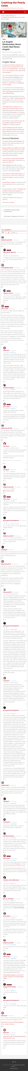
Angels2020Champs (9, 987)
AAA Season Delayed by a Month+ (14, 216)
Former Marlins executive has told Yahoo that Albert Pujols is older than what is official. (13, 129)
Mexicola (4, 1015)
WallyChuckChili (6, 240)
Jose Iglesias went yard (12, 91)
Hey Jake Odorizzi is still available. (12, 141)
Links (4, 39)
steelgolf (6, 469)
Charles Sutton (8, 293)
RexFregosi (6, 916)
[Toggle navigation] (3, 12)
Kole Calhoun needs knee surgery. (12, 173)
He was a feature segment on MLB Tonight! (13, 122)
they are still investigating (12, 77)
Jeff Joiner (5, 308)
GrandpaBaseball (7, 267)
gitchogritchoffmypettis (11, 520)
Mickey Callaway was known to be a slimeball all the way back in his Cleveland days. (12, 66)
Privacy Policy (14, 1068)
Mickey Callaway (9, 202)
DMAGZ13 (6, 350)
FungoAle (6, 680)
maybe (15, 112)
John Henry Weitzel (16, 52)
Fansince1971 (7, 592)
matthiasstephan (8, 387)
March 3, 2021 (6, 52)
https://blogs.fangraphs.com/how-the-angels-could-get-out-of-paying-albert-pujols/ (13, 976)
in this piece (17, 864)
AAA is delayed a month (9, 165)
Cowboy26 (6, 822)
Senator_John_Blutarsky (11, 880)
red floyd (6, 446)
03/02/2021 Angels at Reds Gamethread (11, 210)
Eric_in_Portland (8, 898)
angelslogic (5, 785)
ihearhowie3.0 (6, 564)
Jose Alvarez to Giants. (9, 182)
